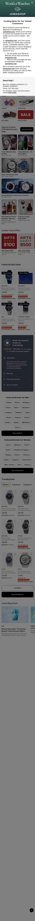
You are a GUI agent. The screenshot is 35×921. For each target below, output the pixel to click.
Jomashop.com (9, 32)
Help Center (12, 92)
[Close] (32, 2)
